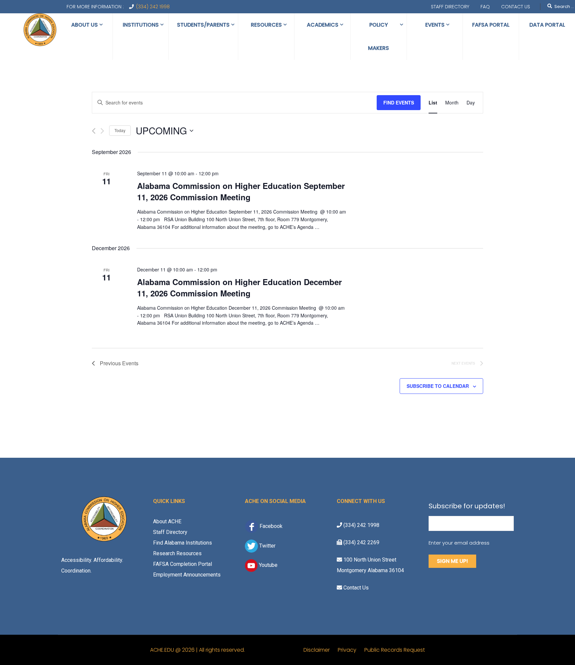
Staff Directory (450, 6)
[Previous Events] (94, 131)
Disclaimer (320, 650)
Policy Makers (378, 36)
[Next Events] (102, 131)
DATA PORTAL (547, 25)
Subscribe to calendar (438, 386)
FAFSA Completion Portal (182, 564)
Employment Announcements (187, 575)
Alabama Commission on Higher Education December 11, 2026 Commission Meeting (239, 287)
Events (435, 25)
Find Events (398, 102)
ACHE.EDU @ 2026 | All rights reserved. (226, 650)
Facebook (271, 526)
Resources (266, 25)
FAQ (485, 6)
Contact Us (515, 6)
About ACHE (167, 521)
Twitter (267, 546)
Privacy (351, 650)
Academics (322, 25)
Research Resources (177, 553)
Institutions (141, 25)
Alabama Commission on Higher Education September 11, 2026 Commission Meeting (241, 191)
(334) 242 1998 (153, 6)
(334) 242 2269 (360, 542)
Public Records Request (394, 650)
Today (119, 130)
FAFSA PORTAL (490, 25)
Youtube (268, 565)
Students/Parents (203, 25)
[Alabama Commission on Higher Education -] (40, 30)
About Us (84, 25)
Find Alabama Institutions (182, 543)
